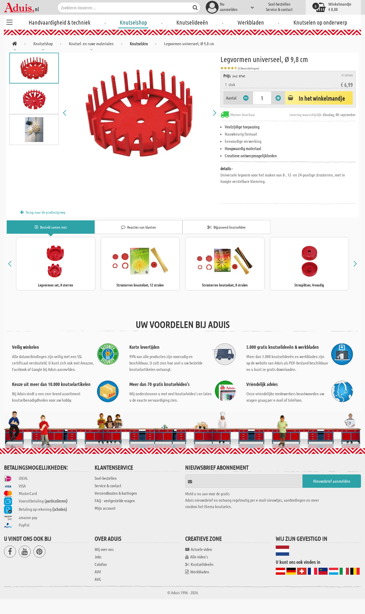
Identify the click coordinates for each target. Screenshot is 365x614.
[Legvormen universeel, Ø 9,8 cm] (139, 113)
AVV (98, 571)
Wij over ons (104, 549)
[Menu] (9, 21)
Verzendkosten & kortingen (116, 493)
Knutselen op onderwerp (320, 22)
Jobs (98, 556)
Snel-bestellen (279, 3)
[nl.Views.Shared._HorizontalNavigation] (14, 44)
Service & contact (279, 9)
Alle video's (199, 556)
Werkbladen (251, 22)
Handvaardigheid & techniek (59, 22)
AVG (98, 579)
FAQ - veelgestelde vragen (115, 500)
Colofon (101, 564)
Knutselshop (133, 22)
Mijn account (105, 508)
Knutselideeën (192, 22)
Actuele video (201, 549)
